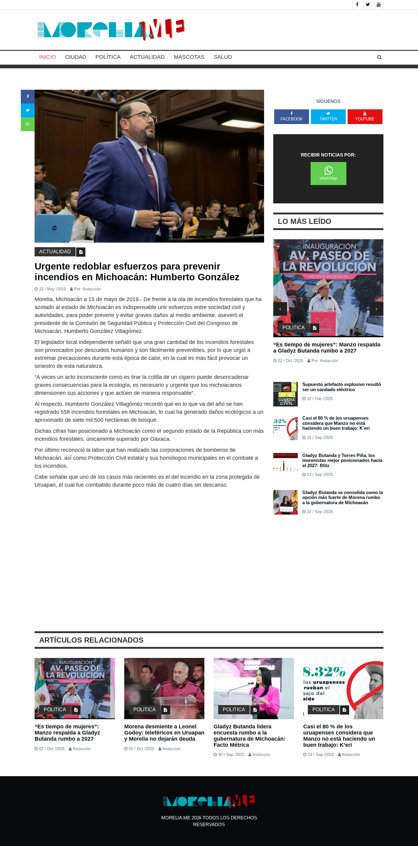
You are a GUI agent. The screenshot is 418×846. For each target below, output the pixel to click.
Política (108, 57)
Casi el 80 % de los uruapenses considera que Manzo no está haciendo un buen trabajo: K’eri (336, 423)
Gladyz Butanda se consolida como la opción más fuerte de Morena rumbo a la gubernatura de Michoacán (342, 497)
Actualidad (147, 57)
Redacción (92, 289)
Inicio (47, 57)
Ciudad (75, 57)
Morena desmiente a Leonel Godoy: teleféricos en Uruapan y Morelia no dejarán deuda (164, 732)
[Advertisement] (149, 535)
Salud (223, 57)
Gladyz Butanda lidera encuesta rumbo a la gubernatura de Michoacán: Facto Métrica (250, 735)
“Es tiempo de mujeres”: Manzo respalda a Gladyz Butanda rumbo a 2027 (326, 348)
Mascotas (189, 57)
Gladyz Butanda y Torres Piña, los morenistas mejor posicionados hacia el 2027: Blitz (342, 460)
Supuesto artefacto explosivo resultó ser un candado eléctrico (341, 387)
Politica (293, 327)
